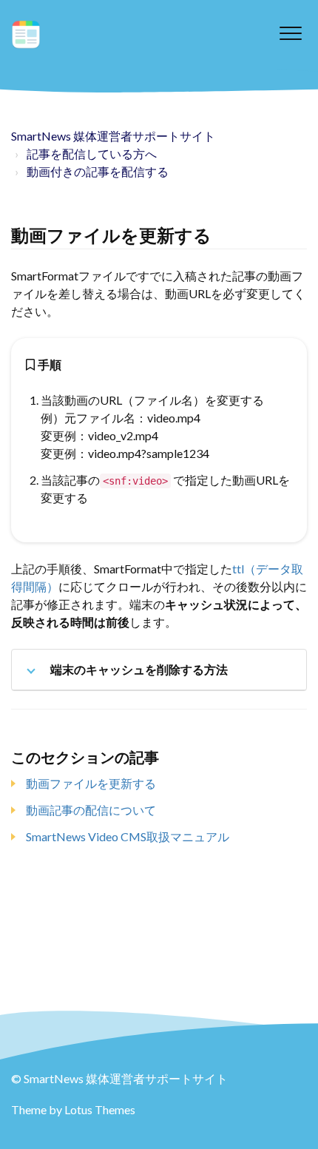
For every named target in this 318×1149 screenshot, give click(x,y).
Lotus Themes (99, 1109)
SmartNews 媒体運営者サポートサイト (113, 136)
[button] (290, 33)
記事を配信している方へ (92, 153)
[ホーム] (26, 35)
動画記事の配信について (91, 810)
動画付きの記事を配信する (98, 171)
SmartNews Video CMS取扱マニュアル (127, 836)
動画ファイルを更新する (91, 783)
